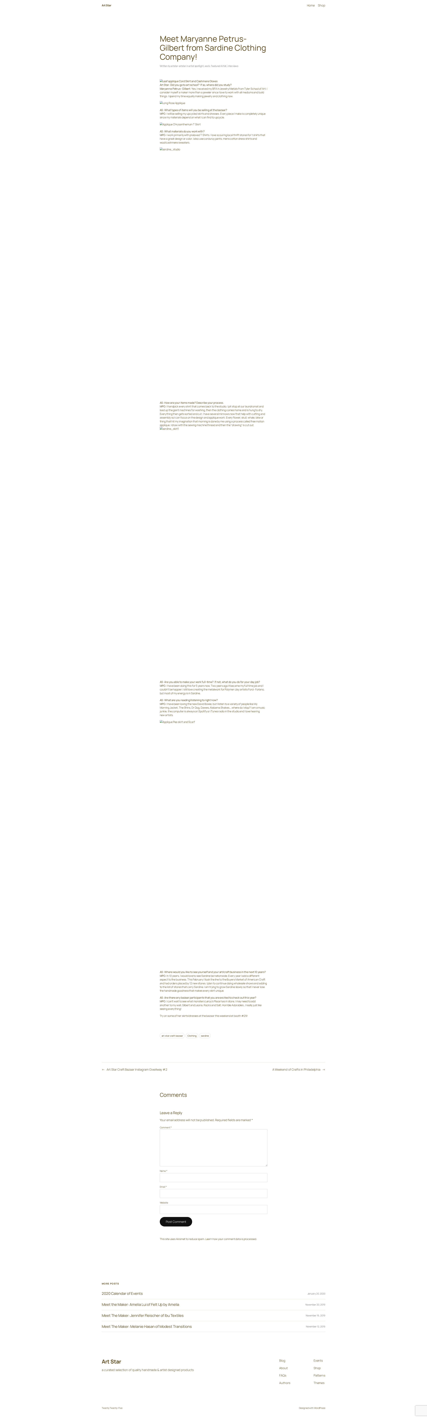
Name (163, 1170)
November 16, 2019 (315, 1315)
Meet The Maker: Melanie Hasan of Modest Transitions (147, 1326)
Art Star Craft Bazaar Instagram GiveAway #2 (137, 1069)
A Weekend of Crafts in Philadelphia (296, 1069)
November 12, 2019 (315, 1326)
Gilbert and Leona (192, 1005)
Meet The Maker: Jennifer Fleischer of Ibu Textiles (143, 1315)
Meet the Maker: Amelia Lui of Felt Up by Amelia (140, 1304)
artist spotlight (196, 66)
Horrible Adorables (233, 1005)
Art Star (106, 5)
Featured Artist (219, 66)
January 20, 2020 (316, 1293)
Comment (166, 1127)
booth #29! (241, 1016)
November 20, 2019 (315, 1304)
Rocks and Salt (212, 1005)
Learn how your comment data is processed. (231, 1239)
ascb (207, 66)
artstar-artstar (178, 66)
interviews (233, 66)
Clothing (191, 1035)
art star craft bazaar (172, 1035)
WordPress (319, 1407)
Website (164, 1202)
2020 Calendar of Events (122, 1293)
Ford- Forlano (256, 689)
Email (163, 1186)
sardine (205, 1035)
